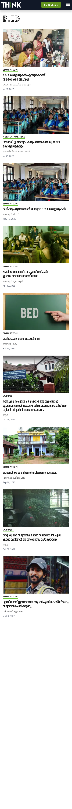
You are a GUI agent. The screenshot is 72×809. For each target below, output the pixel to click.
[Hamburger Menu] (68, 4)
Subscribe (51, 4)
